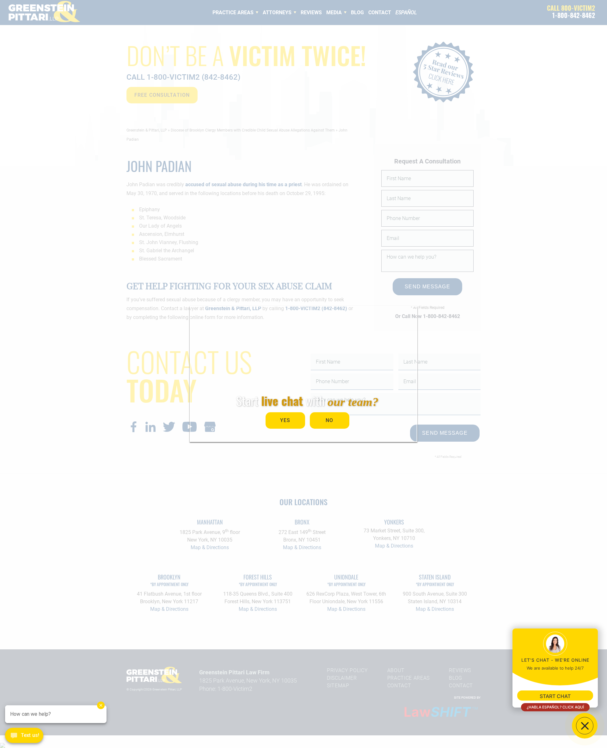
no (329, 420)
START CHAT (555, 696)
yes (285, 420)
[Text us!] (24, 736)
